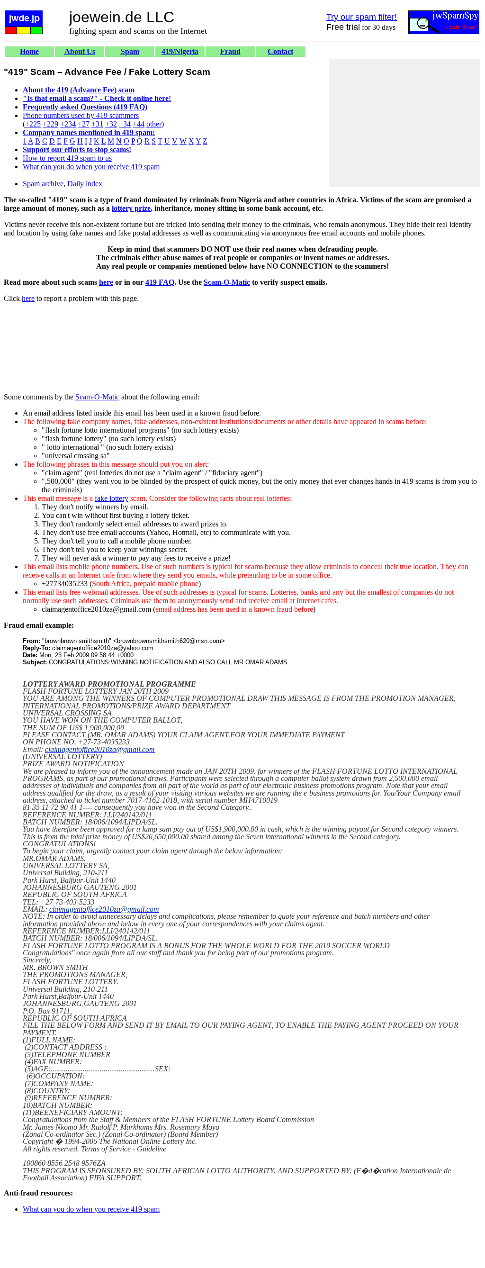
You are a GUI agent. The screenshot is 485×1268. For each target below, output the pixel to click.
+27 (84, 124)
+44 (138, 124)
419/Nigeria (180, 51)
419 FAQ (159, 282)
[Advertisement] (404, 122)
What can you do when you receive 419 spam (91, 167)
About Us (79, 51)
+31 (97, 124)
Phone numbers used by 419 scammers (81, 115)
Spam (130, 51)
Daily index (84, 184)
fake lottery (111, 498)
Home (29, 51)
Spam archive (43, 184)
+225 (33, 124)
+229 (50, 124)
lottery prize (131, 208)
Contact (280, 51)
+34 (125, 124)
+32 (111, 124)
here (106, 282)
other (154, 124)
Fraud (230, 51)
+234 (68, 124)
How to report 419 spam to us (67, 158)
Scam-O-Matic (227, 282)
